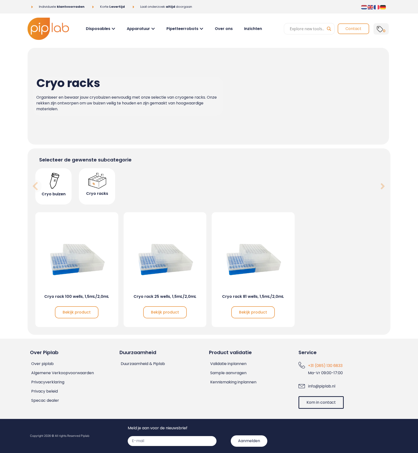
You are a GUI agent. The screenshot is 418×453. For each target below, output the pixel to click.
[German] (383, 6)
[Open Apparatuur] (153, 29)
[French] (377, 6)
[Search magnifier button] (329, 28)
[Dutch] (364, 6)
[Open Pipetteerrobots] (201, 29)
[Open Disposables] (113, 29)
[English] (370, 6)
